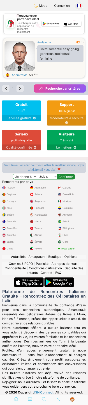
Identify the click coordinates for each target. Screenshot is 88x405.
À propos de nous (64, 263)
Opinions (70, 256)
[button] (4, 5)
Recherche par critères (62, 88)
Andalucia (44, 42)
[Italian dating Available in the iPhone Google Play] (59, 280)
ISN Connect (43, 392)
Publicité (42, 263)
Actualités (18, 256)
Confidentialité (15, 268)
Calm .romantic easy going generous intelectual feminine (59, 53)
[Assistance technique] (72, 399)
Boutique (54, 256)
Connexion (62, 5)
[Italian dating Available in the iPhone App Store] (29, 280)
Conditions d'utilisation (45, 268)
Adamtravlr (19, 75)
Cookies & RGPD (21, 263)
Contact (46, 273)
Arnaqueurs (36, 256)
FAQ (58, 273)
